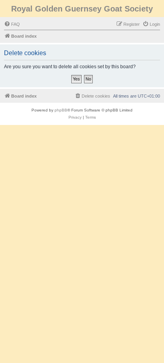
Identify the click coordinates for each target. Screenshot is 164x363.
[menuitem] (12, 24)
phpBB (61, 110)
